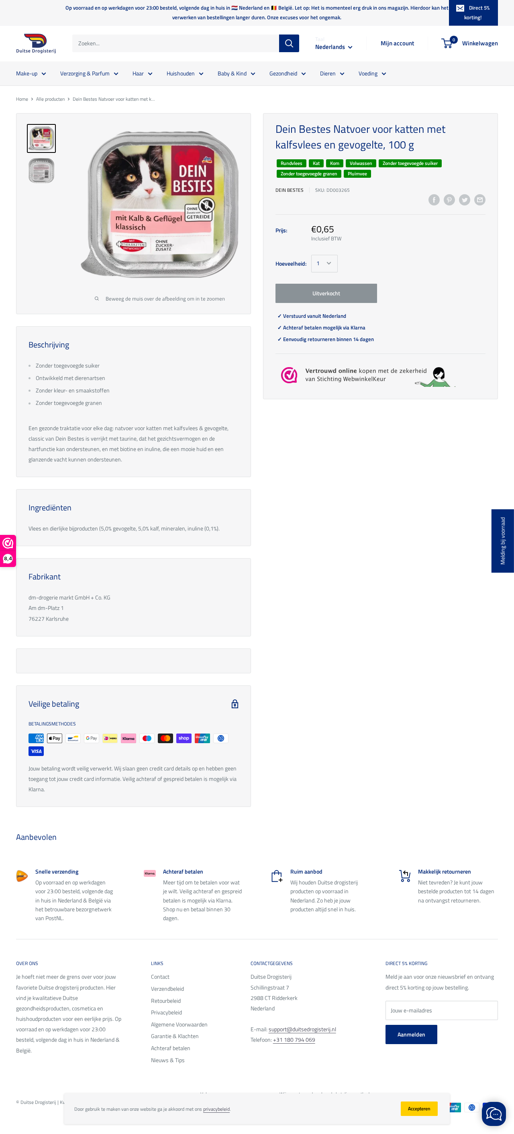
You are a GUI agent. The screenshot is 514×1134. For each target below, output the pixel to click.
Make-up (26, 73)
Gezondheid (283, 73)
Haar (138, 73)
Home (22, 99)
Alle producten (50, 99)
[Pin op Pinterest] (449, 199)
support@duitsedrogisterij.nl (302, 1029)
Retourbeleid (166, 1000)
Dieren (328, 73)
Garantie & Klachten (175, 1036)
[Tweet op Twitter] (464, 199)
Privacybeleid (166, 1012)
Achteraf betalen (170, 1048)
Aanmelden (411, 1034)
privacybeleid (216, 1109)
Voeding (368, 73)
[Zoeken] (289, 43)
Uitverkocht (326, 293)
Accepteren (419, 1108)
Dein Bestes (289, 189)
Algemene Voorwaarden (179, 1024)
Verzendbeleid (167, 988)
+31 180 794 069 (294, 1039)
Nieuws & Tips (168, 1060)
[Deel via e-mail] (479, 199)
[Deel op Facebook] (434, 199)
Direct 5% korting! (477, 12)
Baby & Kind (232, 73)
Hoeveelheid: (290, 263)
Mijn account (397, 43)
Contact (160, 976)
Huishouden (181, 73)
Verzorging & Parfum (85, 73)
